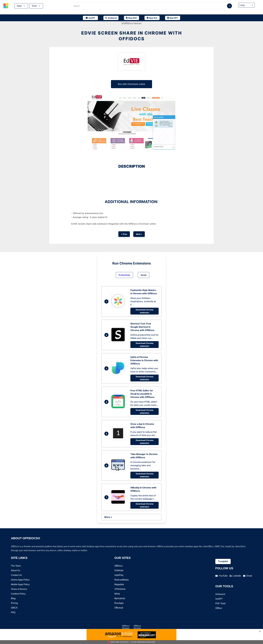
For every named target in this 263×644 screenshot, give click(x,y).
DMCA (14, 608)
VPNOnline (119, 589)
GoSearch (220, 594)
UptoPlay (118, 575)
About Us (15, 570)
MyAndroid (119, 598)
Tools (34, 6)
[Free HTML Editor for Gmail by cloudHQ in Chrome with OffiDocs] (119, 407)
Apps (19, 6)
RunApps (119, 603)
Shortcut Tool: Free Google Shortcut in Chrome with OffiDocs (142, 327)
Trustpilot (223, 561)
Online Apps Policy (20, 580)
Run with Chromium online (131, 84)
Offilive (218, 608)
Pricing (14, 603)
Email (249, 576)
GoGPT (219, 599)
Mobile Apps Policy (20, 584)
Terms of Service (19, 589)
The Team (16, 566)
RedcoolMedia (121, 580)
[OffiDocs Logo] (6, 5)
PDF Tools (220, 603)
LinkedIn (237, 576)
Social (143, 275)
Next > (139, 234)
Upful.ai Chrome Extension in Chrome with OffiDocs (144, 360)
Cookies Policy (18, 594)
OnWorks (118, 570)
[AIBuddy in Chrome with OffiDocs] (119, 503)
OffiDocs (118, 566)
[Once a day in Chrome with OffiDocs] (119, 439)
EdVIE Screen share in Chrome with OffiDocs (131, 35)
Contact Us (16, 575)
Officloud (118, 608)
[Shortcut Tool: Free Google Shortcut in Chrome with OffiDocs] (119, 340)
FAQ (13, 612)
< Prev (124, 234)
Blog (13, 598)
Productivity (124, 275)
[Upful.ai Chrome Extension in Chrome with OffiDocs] (119, 374)
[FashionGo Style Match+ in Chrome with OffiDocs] (119, 307)
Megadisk (119, 584)
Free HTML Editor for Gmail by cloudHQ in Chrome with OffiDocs (142, 393)
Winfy (117, 594)
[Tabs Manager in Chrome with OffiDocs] (119, 471)
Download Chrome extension (144, 311)
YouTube (223, 576)
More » (108, 517)
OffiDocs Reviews (125, 627)
